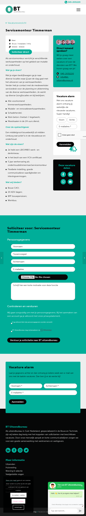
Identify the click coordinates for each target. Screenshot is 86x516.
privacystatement (52, 316)
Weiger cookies (18, 501)
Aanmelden (65, 144)
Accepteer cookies (18, 495)
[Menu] (77, 9)
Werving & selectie (14, 471)
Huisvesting (11, 467)
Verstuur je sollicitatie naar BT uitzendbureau (33, 340)
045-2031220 (74, 2)
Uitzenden (10, 464)
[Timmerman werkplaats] (1, 258)
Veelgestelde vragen (15, 474)
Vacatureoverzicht (17, 23)
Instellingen (18, 507)
